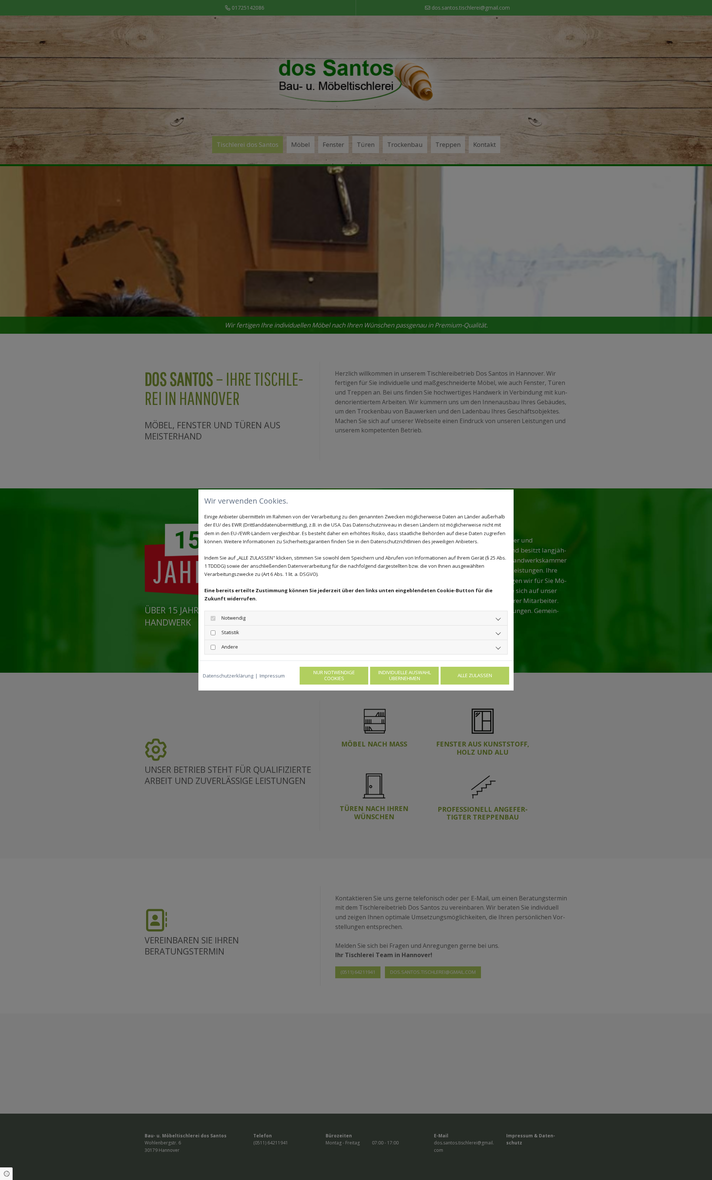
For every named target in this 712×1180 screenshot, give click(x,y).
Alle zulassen (475, 675)
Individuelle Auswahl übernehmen (404, 675)
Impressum (272, 675)
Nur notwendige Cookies (334, 675)
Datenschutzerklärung (228, 675)
